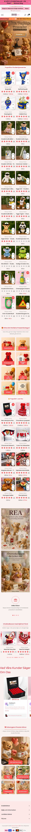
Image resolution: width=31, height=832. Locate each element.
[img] (6, 92)
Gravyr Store (8, 87)
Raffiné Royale (22, 89)
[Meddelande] (15, 2)
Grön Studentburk (8, 313)
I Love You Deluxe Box (22, 445)
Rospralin (8, 89)
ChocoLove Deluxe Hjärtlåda (10, 445)
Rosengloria (8, 114)
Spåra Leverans (16, 10)
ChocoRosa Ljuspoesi (23, 420)
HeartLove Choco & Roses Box (11, 649)
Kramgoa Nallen (8, 495)
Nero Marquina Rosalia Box (9, 420)
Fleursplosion (23, 495)
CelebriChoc (23, 114)
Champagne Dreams (23, 289)
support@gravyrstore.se (17, 6)
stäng (29, 2)
